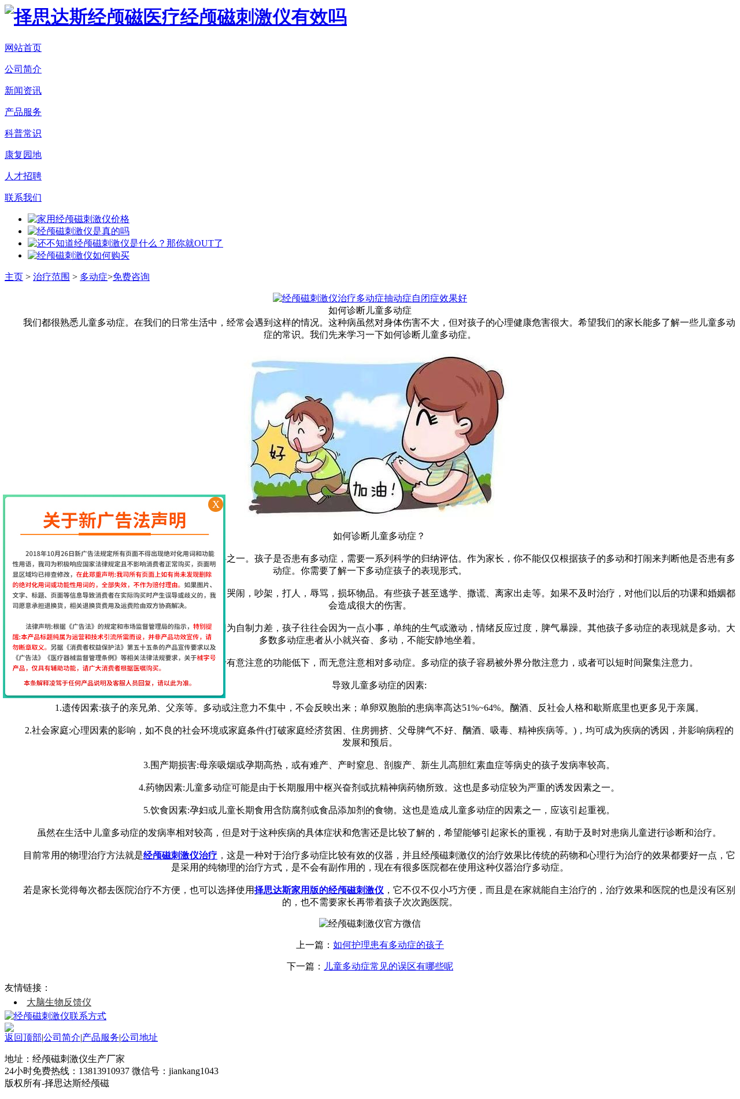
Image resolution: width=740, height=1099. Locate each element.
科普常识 (23, 133)
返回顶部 (23, 1037)
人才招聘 (23, 176)
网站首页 (23, 48)
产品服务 (23, 112)
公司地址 (139, 1037)
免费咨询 (131, 277)
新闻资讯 (23, 90)
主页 (14, 277)
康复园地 (23, 155)
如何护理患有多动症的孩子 (388, 945)
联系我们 (23, 197)
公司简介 (23, 69)
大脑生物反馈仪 (59, 1002)
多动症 (94, 277)
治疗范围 (51, 277)
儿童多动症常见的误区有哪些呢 (388, 966)
